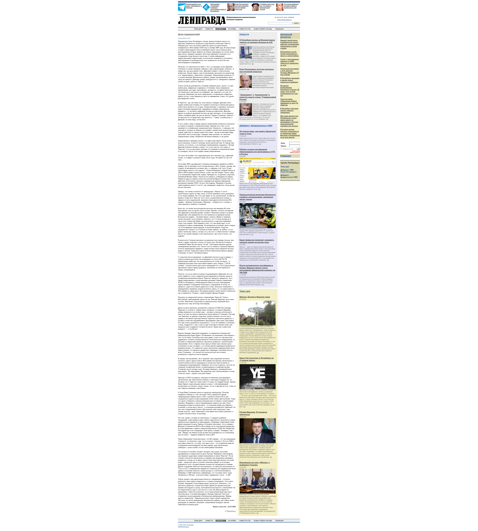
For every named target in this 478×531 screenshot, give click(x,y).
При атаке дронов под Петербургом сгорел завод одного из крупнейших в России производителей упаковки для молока (289, 121)
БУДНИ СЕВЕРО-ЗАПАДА (263, 29)
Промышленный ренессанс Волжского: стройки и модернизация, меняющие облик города (257, 197)
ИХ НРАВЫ (232, 29)
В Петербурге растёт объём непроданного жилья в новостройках (289, 54)
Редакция (285, 156)
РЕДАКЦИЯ (280, 29)
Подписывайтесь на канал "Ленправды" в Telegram (194, 6)
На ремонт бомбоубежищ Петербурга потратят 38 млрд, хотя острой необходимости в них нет (289, 91)
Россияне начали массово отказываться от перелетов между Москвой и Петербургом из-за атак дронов (290, 133)
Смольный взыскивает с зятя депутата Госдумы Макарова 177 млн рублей (289, 72)
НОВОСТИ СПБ (245, 29)
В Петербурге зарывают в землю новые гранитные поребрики (289, 80)
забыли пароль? (295, 152)
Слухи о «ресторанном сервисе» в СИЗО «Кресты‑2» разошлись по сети (289, 62)
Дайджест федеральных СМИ (255, 125)
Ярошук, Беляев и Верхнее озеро (254, 297)
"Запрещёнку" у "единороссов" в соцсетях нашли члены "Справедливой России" (257, 97)
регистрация (296, 151)
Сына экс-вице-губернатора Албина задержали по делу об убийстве (289, 102)
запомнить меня (288, 149)
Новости (244, 34)
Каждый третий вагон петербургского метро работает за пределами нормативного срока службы (289, 44)
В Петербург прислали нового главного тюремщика (289, 110)
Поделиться (231, 511)
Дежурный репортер (286, 35)
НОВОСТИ (209, 29)
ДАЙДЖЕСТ (221, 29)
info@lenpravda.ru (284, 20)
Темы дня (244, 291)
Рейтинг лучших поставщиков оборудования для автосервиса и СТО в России (257, 151)
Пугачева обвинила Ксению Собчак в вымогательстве (291, 6)
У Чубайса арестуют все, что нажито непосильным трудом (267, 6)
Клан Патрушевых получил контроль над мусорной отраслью (241, 6)
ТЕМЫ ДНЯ (198, 29)
